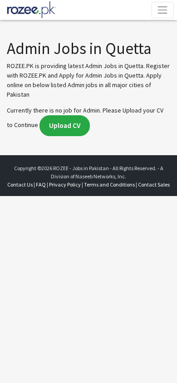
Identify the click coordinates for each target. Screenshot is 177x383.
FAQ (41, 184)
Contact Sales (154, 184)
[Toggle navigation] (163, 10)
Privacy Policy (65, 184)
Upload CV (64, 125)
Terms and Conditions (109, 184)
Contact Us (20, 184)
